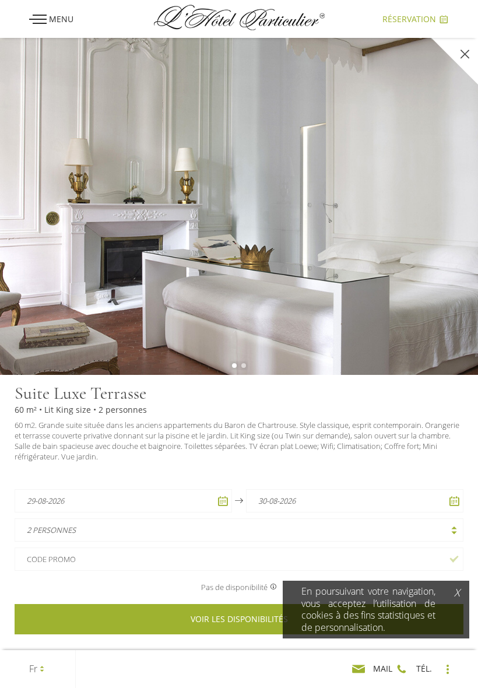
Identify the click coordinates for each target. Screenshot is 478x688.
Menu (60, 18)
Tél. (423, 668)
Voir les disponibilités (239, 618)
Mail (381, 668)
